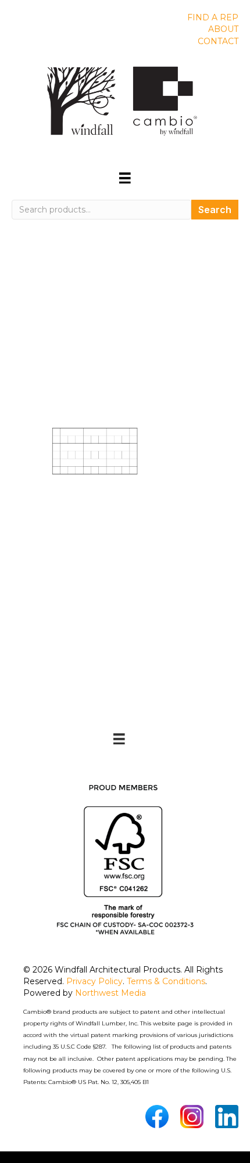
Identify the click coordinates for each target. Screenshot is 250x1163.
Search (214, 209)
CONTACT (218, 41)
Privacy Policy (94, 981)
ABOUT (223, 29)
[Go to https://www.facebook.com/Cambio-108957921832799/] (157, 1116)
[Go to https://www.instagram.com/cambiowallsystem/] (191, 1116)
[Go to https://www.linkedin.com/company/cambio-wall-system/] (226, 1116)
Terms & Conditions (166, 981)
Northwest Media (110, 993)
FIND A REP (212, 17)
